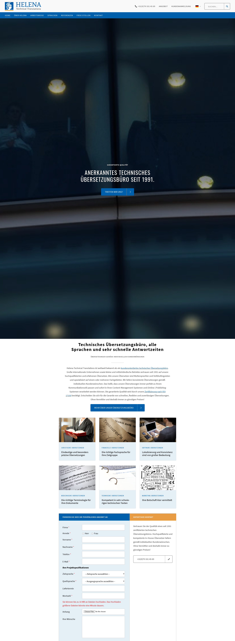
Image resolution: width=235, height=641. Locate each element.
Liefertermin (68, 588)
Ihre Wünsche (69, 619)
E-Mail (66, 561)
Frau (96, 533)
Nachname (68, 547)
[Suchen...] (227, 6)
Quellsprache (69, 581)
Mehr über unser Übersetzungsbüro (114, 407)
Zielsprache (69, 573)
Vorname (67, 539)
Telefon (67, 554)
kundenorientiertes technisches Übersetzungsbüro (144, 368)
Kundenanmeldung (181, 6)
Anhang (66, 611)
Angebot (163, 6)
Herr (87, 533)
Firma (66, 527)
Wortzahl (67, 595)
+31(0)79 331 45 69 (146, 6)
